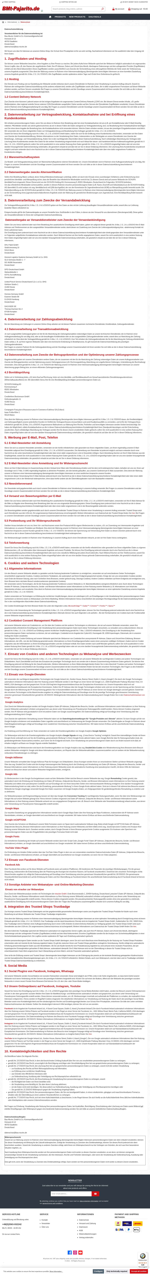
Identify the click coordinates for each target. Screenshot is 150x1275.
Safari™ (86, 606)
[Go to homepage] (21, 9)
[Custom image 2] (138, 1223)
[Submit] (95, 1193)
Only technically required (117, 1271)
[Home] (50, 17)
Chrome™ (95, 606)
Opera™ (111, 606)
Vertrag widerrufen (86, 1237)
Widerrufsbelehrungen (87, 1234)
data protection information (89, 1201)
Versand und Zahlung (87, 1223)
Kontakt (45, 1220)
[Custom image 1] (127, 1223)
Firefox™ (103, 606)
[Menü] (146, 1253)
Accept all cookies (138, 1271)
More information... (56, 1271)
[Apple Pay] (136, 1229)
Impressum (83, 1227)
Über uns (45, 1227)
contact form (15, 1234)
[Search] (102, 9)
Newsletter (46, 1223)
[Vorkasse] (119, 1229)
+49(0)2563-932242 (12, 1224)
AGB (81, 1230)
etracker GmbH (61, 894)
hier (133, 513)
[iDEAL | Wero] (118, 1223)
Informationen (85, 1214)
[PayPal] (128, 1229)
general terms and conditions (52, 1203)
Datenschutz (84, 1220)
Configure (98, 1271)
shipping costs (64, 1258)
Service (44, 1214)
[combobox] (76, 9)
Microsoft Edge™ (75, 606)
